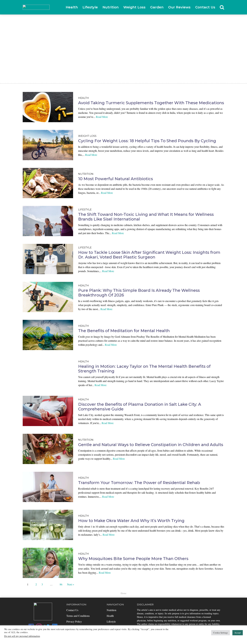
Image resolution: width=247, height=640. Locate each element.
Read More (102, 116)
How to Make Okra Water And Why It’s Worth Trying (131, 520)
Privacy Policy (74, 621)
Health (72, 7)
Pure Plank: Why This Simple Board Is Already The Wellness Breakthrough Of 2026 (139, 293)
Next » (70, 584)
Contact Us (205, 7)
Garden (156, 7)
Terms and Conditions (78, 615)
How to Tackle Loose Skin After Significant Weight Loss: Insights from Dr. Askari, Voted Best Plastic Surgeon (149, 255)
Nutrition (110, 7)
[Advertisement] (123, 39)
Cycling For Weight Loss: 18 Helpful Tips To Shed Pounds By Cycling (147, 140)
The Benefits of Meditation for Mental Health (124, 330)
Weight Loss (134, 7)
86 (61, 584)
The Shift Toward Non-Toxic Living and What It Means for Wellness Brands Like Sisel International (146, 217)
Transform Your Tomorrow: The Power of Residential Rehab (139, 482)
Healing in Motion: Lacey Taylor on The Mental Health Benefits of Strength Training (144, 369)
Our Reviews (179, 7)
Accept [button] (237, 632)
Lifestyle (90, 7)
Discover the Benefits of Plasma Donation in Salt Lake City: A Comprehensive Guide (139, 407)
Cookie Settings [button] (220, 632)
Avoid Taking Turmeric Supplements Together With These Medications (151, 102)
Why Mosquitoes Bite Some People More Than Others (133, 558)
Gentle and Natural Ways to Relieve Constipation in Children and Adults (150, 444)
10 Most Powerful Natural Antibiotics (115, 178)
